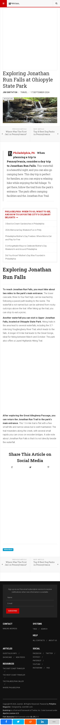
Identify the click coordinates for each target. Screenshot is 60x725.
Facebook (37, 653)
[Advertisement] (30, 38)
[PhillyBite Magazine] (14, 3)
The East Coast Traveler (14, 669)
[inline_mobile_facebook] (6, 721)
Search (44, 629)
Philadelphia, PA (24, 152)
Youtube (36, 664)
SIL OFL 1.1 (34, 717)
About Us (53, 640)
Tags (35, 629)
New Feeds (20, 657)
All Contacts (39, 640)
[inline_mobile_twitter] (18, 721)
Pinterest (37, 661)
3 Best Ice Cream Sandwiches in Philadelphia (24, 224)
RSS (48, 668)
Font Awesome (8, 717)
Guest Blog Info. (10, 653)
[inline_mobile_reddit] (30, 721)
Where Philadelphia (11, 688)
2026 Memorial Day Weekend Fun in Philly (23, 230)
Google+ (36, 657)
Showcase (7, 657)
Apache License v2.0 (11, 713)
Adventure (8, 549)
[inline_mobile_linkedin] (42, 721)
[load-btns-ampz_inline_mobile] (54, 721)
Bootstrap (6, 710)
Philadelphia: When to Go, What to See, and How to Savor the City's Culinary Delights (28, 214)
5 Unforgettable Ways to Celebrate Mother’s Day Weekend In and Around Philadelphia (26, 247)
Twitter (49, 653)
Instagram (37, 668)
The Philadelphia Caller (13, 681)
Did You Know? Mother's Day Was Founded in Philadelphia (25, 257)
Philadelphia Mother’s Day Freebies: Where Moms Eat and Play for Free (28, 238)
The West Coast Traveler (14, 675)
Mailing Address (10, 629)
